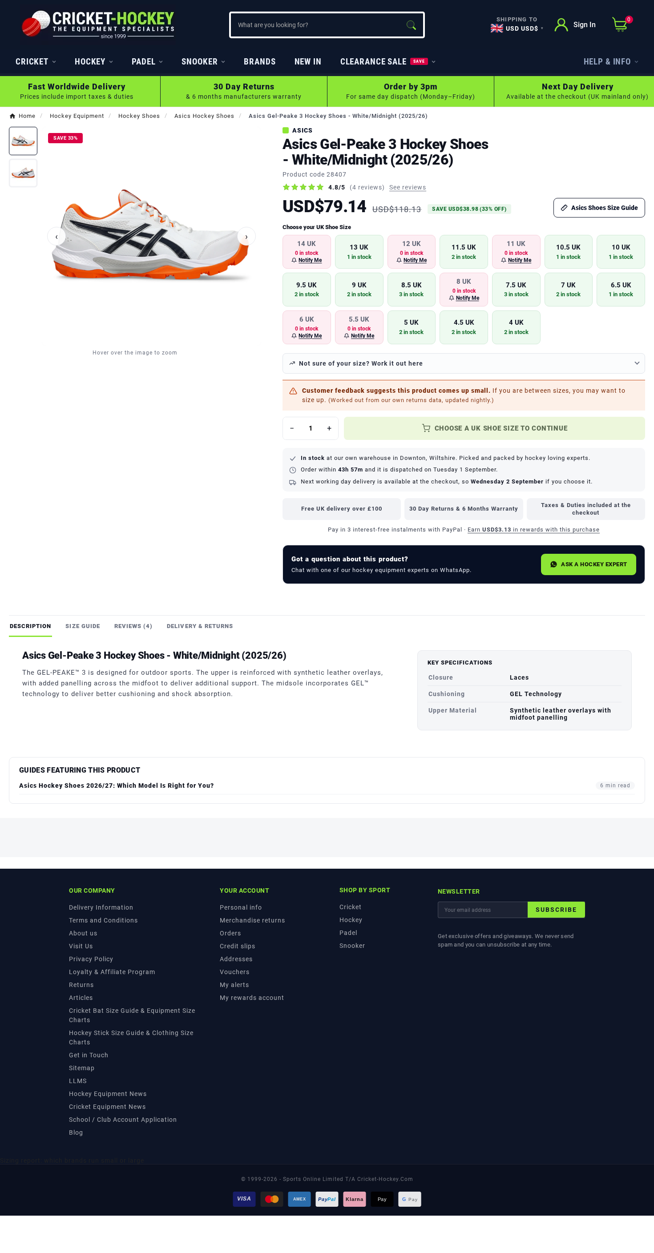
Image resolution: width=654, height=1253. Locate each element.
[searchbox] (315, 24)
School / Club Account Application (123, 1119)
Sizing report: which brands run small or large (72, 1160)
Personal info (241, 907)
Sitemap (82, 1068)
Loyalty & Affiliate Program (112, 971)
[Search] (411, 25)
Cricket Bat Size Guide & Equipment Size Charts (132, 1015)
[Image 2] (23, 173)
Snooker (352, 945)
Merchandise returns (252, 920)
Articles (81, 997)
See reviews (407, 187)
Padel (348, 932)
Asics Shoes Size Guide (604, 207)
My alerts (234, 984)
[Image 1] (23, 141)
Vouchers (235, 971)
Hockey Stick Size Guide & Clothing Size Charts (131, 1037)
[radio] (307, 252)
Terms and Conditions (103, 920)
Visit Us (81, 946)
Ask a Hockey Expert (594, 564)
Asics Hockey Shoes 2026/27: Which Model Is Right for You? (116, 785)
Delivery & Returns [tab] (200, 626)
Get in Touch (89, 1055)
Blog (76, 1132)
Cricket (350, 907)
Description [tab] (30, 626)
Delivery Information (101, 907)
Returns (81, 984)
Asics (302, 130)
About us (83, 933)
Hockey (351, 919)
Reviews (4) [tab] (133, 626)
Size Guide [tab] (82, 626)
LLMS (78, 1080)
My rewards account (252, 997)
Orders (230, 933)
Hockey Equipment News (108, 1093)
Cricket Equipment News (107, 1106)
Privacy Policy (91, 959)
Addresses (236, 959)
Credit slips (237, 946)
